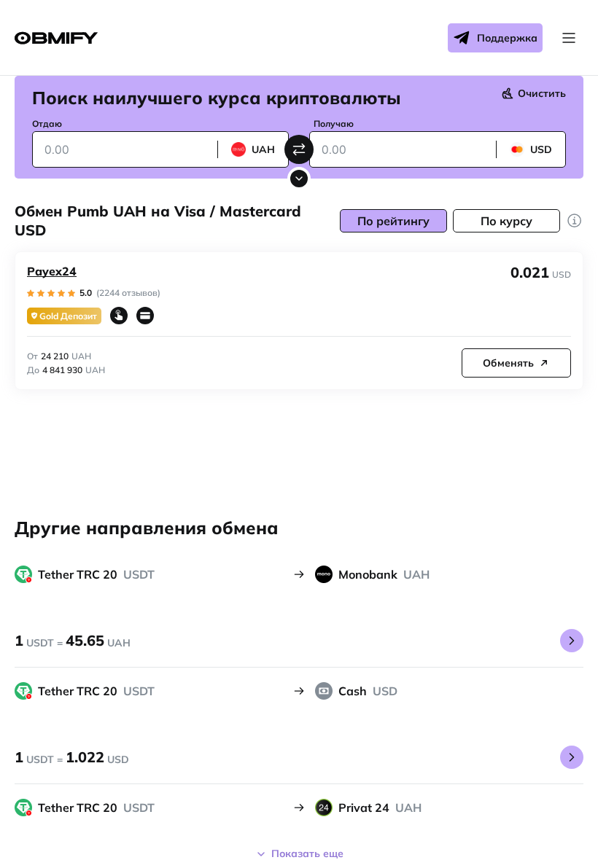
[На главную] (56, 38)
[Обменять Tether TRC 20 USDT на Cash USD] (571, 757)
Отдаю (47, 123)
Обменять (508, 363)
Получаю (334, 123)
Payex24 (52, 271)
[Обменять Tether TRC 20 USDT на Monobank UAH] (571, 640)
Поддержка (507, 37)
